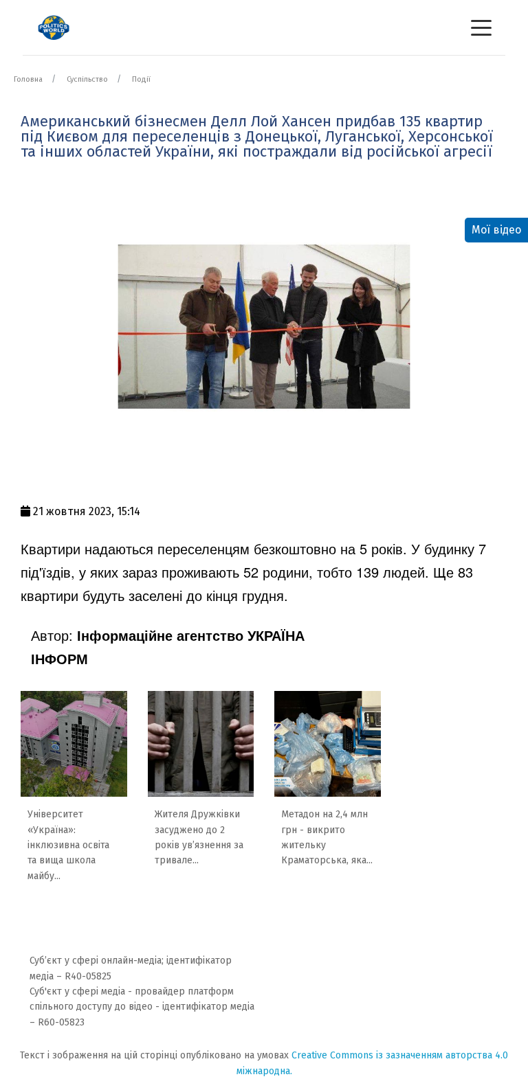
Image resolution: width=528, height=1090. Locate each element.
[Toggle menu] (481, 27)
